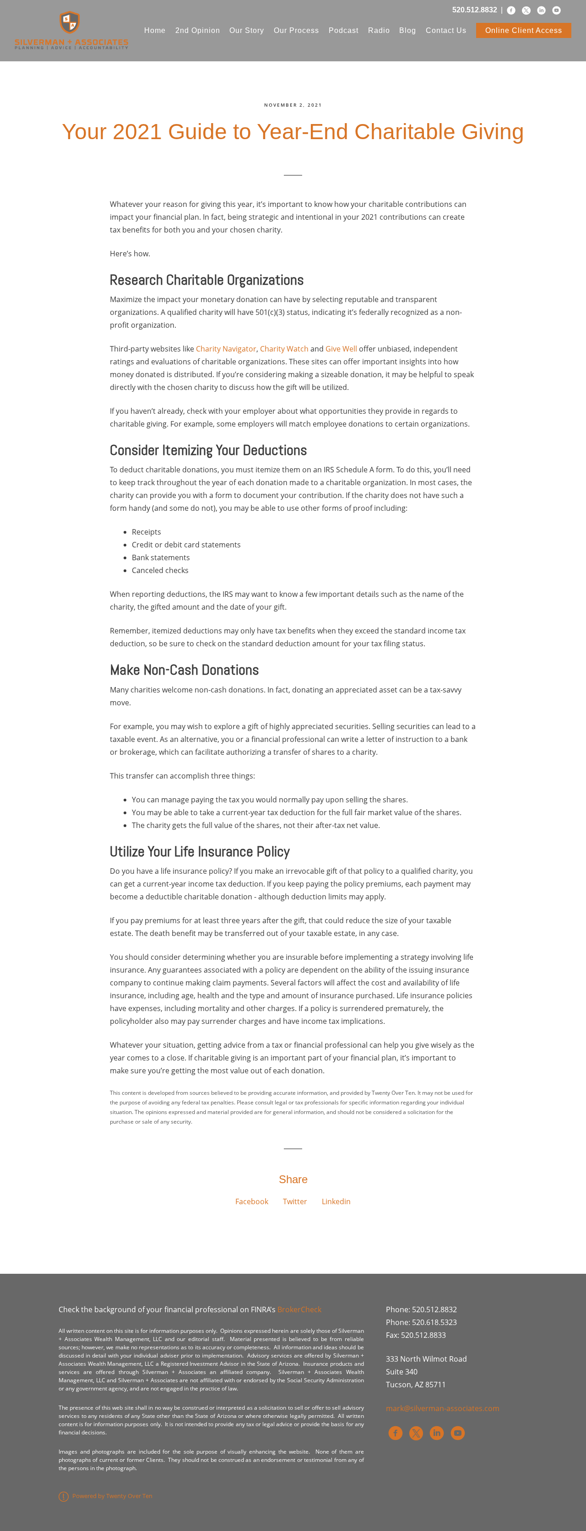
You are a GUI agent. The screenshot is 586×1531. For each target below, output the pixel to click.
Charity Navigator (226, 349)
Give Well (341, 349)
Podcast (343, 30)
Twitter (295, 1201)
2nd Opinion (197, 30)
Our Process (296, 30)
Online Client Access (523, 30)
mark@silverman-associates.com (442, 1408)
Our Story (246, 30)
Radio (379, 30)
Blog (407, 30)
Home (155, 30)
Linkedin (336, 1201)
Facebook (251, 1201)
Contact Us (446, 30)
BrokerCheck (299, 1309)
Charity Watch (284, 349)
